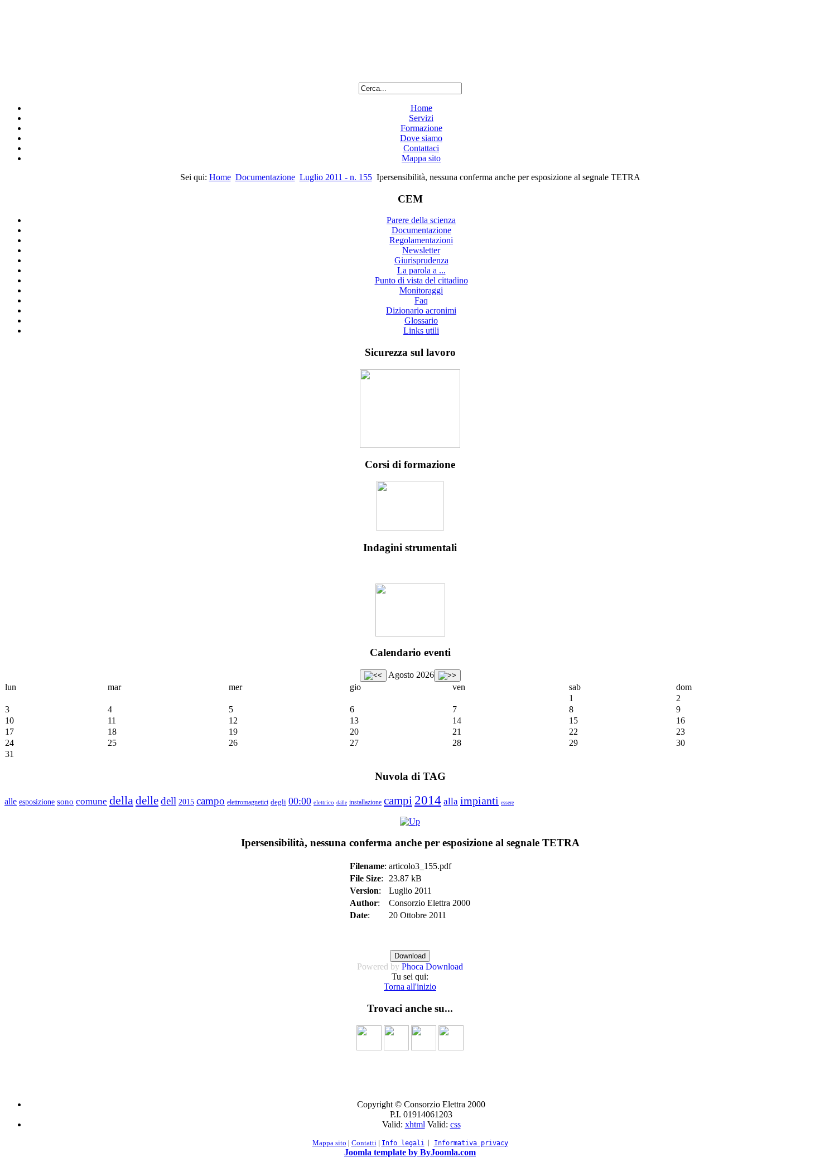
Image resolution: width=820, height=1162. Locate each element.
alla (450, 801)
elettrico (323, 802)
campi (398, 800)
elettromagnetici (247, 802)
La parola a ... (421, 270)
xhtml (415, 1124)
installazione (365, 802)
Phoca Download (432, 966)
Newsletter (421, 250)
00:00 (299, 801)
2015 (186, 802)
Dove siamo (421, 138)
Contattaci (421, 148)
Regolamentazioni (421, 240)
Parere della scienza (421, 220)
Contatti (364, 1143)
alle (10, 801)
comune (91, 801)
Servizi (421, 118)
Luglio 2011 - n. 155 (336, 177)
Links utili (421, 330)
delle (147, 800)
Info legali (403, 1143)
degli (278, 802)
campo (210, 801)
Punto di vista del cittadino (421, 280)
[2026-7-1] (373, 675)
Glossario (421, 320)
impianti (479, 800)
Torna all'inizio (410, 986)
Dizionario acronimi (421, 310)
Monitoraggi (421, 290)
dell (168, 801)
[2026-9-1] (447, 675)
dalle (341, 802)
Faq (421, 300)
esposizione (37, 802)
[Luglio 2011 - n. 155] (410, 821)
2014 (427, 800)
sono (65, 801)
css (455, 1124)
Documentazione (265, 177)
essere (507, 802)
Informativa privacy (471, 1143)
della (121, 800)
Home (421, 108)
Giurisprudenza (421, 260)
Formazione (421, 128)
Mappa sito (421, 158)
